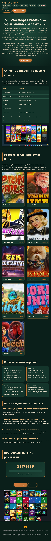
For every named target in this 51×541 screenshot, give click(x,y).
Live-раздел (24, 5)
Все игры (32, 5)
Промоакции (6, 5)
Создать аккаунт (19, 10)
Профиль (7, 10)
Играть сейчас (25, 60)
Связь (42, 5)
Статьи (15, 5)
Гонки (5, 8)
